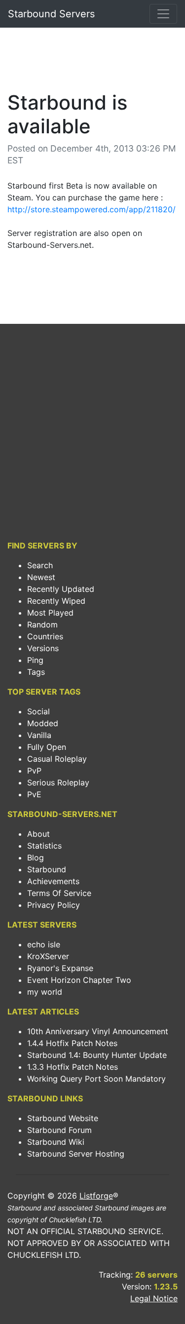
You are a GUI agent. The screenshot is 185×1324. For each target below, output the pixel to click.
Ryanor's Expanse (60, 968)
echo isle (43, 944)
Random (42, 624)
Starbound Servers (51, 14)
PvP (34, 771)
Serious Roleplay (58, 782)
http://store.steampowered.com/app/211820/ (91, 209)
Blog (35, 857)
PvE (34, 794)
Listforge (96, 1196)
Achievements (53, 881)
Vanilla (39, 735)
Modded (42, 723)
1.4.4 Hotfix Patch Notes (72, 1043)
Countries (45, 636)
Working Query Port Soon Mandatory (96, 1079)
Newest (41, 577)
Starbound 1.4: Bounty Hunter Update (97, 1055)
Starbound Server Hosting (75, 1154)
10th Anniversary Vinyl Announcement (97, 1031)
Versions (43, 648)
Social (38, 711)
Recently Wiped (56, 601)
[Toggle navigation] (163, 14)
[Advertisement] (92, 62)
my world (44, 992)
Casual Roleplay (57, 759)
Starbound (46, 869)
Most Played (50, 613)
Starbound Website (62, 1118)
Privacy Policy (53, 905)
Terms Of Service (59, 893)
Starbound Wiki (55, 1142)
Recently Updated (60, 589)
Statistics (44, 846)
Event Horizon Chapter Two (79, 980)
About (38, 834)
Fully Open (46, 747)
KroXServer (48, 956)
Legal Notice (154, 1298)
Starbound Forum (59, 1130)
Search (40, 565)
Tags (36, 672)
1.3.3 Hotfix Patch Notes (72, 1067)
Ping (35, 660)
